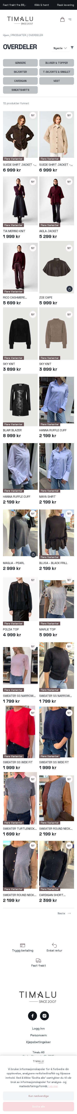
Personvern (38, 1035)
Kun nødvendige (39, 1096)
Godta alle (38, 1106)
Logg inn (38, 1028)
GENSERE (20, 63)
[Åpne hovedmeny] (70, 20)
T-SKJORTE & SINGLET (56, 72)
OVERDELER (36, 35)
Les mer (53, 1086)
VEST (56, 81)
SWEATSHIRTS (20, 90)
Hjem (6, 35)
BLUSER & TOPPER (56, 63)
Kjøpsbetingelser (38, 1042)
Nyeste (58, 48)
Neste (61, 913)
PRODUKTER (18, 35)
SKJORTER (20, 72)
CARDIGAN (20, 81)
